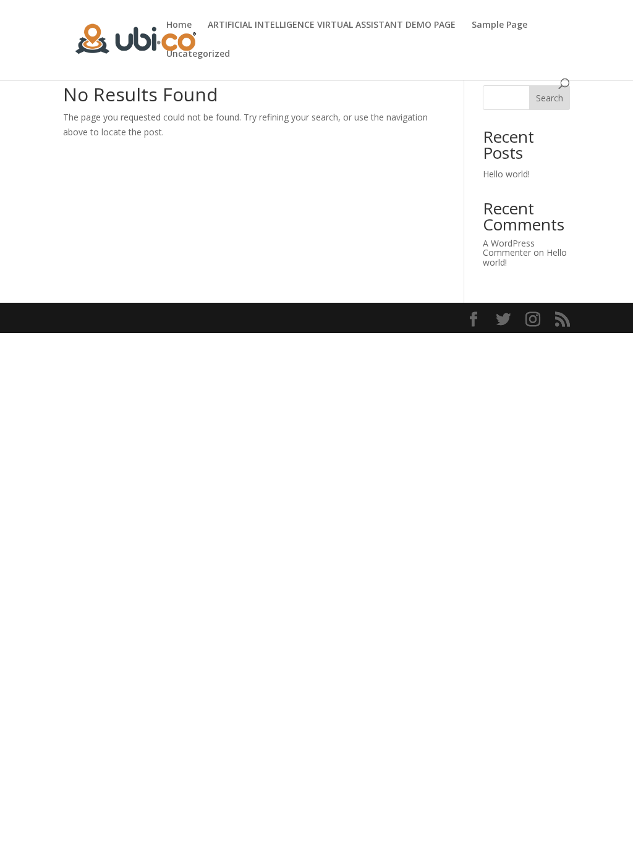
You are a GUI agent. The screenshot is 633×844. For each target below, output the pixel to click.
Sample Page (499, 25)
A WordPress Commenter (509, 247)
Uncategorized (198, 54)
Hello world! (506, 174)
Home (179, 25)
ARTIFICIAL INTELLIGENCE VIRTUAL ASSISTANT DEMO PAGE (332, 25)
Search (549, 98)
